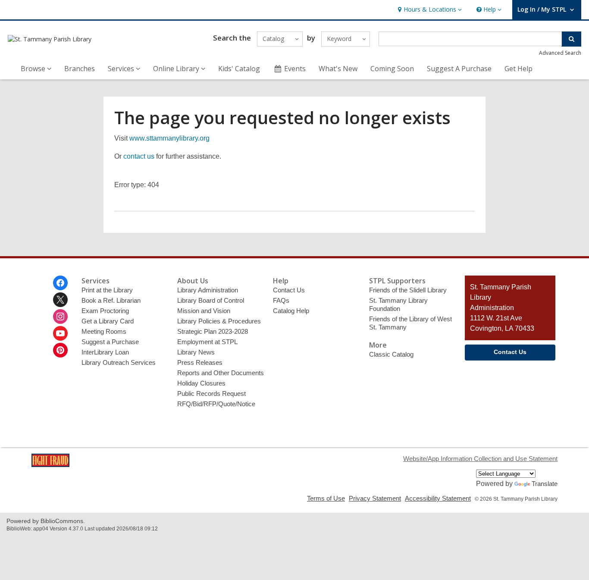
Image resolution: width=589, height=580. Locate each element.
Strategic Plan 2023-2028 (212, 331)
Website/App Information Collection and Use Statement (480, 458)
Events (295, 68)
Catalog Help (291, 310)
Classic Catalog (391, 354)
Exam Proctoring (105, 310)
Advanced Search (560, 52)
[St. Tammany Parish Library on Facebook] (60, 283)
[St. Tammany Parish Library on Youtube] (60, 333)
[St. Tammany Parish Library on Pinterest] (60, 350)
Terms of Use (326, 498)
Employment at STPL (207, 341)
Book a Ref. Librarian (111, 300)
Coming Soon (392, 68)
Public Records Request (211, 393)
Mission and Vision (203, 310)
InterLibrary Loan (105, 352)
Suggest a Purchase (110, 341)
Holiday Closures (201, 383)
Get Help (518, 68)
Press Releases (199, 362)
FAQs (281, 300)
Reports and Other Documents (220, 372)
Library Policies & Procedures (219, 321)
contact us (138, 156)
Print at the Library (107, 290)
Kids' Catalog (239, 68)
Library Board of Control (210, 300)
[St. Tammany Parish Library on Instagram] (60, 316)
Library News (196, 352)
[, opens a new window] (50, 464)
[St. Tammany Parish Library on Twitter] (60, 299)
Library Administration (207, 290)
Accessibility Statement (438, 498)
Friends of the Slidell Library (408, 290)
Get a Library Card (107, 321)
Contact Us (289, 290)
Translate (545, 483)
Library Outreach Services (118, 362)
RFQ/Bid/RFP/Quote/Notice (216, 404)
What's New (338, 68)
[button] (428, 9)
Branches (79, 68)
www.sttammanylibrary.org (169, 138)
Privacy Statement (375, 498)
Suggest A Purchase (459, 68)
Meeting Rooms (103, 331)
